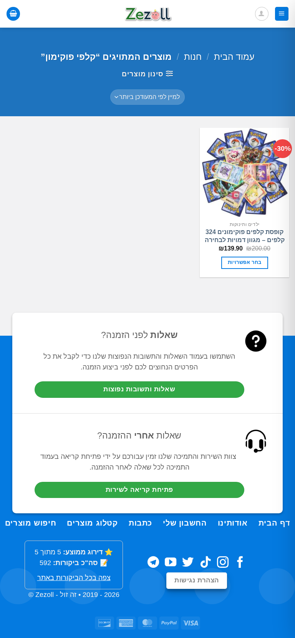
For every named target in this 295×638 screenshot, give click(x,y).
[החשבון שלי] (261, 13)
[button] (281, 14)
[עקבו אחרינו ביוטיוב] (170, 563)
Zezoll (44, 594)
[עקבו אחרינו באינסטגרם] (223, 563)
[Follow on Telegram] (153, 563)
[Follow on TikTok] (205, 563)
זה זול (68, 594)
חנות (193, 57)
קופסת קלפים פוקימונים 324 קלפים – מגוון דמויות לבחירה (245, 236)
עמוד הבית (234, 57)
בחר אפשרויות (245, 262)
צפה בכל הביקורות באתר (74, 578)
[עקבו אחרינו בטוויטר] (188, 563)
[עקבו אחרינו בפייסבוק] (240, 563)
